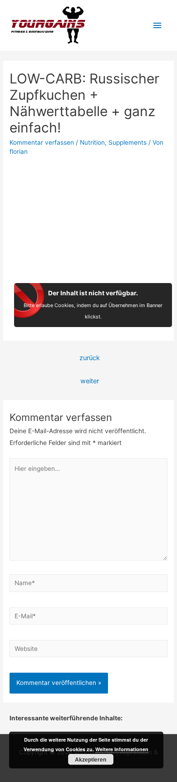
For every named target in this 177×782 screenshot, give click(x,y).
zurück (89, 358)
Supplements (127, 142)
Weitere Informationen (121, 749)
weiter (89, 381)
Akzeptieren (90, 759)
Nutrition (92, 142)
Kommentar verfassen (42, 142)
